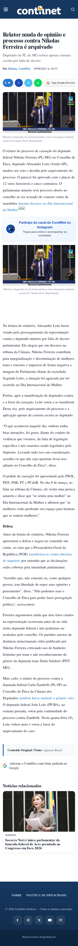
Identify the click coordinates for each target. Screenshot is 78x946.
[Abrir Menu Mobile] (6, 9)
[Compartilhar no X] (28, 83)
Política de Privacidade (46, 895)
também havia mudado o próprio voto (46, 697)
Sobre (17, 895)
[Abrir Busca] (73, 9)
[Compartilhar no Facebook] (19, 83)
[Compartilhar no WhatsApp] (38, 83)
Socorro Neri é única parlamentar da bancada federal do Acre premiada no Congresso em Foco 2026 (32, 844)
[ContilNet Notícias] (39, 9)
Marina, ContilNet (19, 68)
